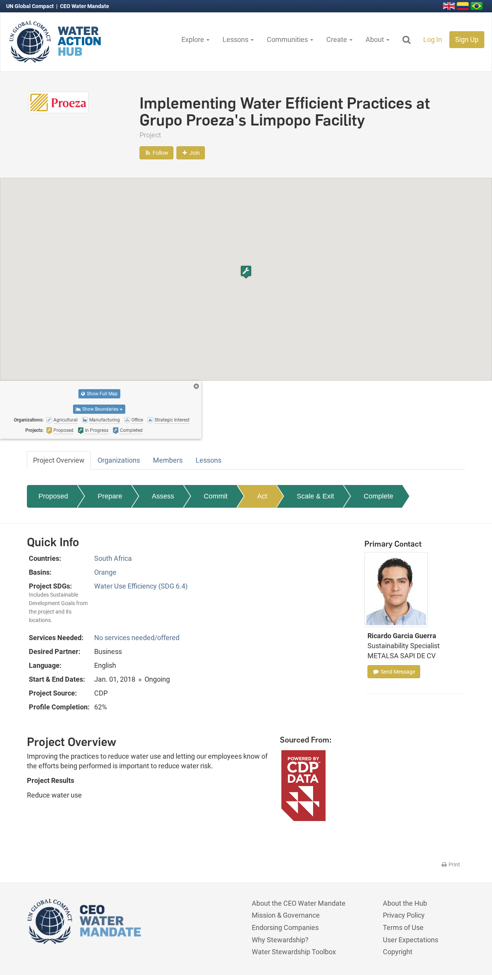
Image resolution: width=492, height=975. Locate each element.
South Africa (113, 558)
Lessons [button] (236, 39)
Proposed (53, 496)
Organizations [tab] (119, 460)
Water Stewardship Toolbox (294, 952)
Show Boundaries (100, 409)
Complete (378, 496)
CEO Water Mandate (84, 6)
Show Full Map (102, 393)
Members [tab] (168, 460)
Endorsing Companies (285, 927)
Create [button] (337, 39)
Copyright (397, 952)
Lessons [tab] (208, 460)
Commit (216, 496)
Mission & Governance (286, 915)
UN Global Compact (30, 6)
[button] (246, 272)
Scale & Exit (315, 496)
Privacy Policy (404, 915)
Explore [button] (193, 39)
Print (453, 864)
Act (262, 496)
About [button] (376, 39)
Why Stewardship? (280, 940)
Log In (432, 39)
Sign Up (467, 39)
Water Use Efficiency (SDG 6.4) (141, 586)
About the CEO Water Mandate (299, 903)
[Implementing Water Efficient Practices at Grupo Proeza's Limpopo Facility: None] (58, 102)
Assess (163, 496)
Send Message (397, 672)
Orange (105, 572)
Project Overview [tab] (59, 460)
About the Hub (405, 903)
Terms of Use (403, 927)
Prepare (110, 496)
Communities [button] (288, 39)
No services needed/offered (137, 638)
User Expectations (410, 940)
